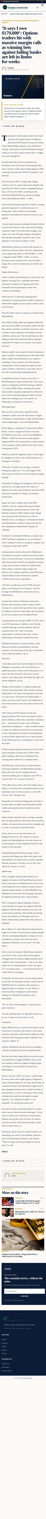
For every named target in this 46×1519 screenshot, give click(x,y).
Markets (27, 20)
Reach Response (27, 1378)
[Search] (37, 7)
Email (13, 126)
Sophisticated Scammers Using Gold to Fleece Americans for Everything (19, 1255)
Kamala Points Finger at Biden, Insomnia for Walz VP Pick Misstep (27, 14)
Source (5, 1151)
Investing (19, 20)
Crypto (12, 20)
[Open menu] (42, 7)
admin (11, 68)
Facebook (7, 126)
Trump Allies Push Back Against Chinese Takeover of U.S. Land (27, 1202)
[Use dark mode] (42, 1)
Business (5, 20)
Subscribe (24, 1296)
